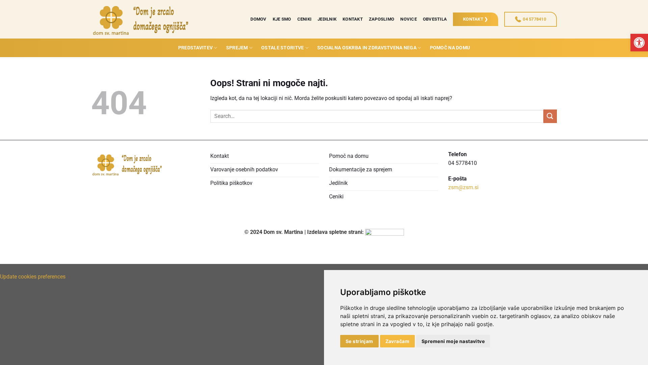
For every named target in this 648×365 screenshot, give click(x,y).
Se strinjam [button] (359, 341)
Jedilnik (327, 19)
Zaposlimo (381, 19)
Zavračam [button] (397, 341)
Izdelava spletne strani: (336, 232)
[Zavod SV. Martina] (141, 19)
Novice (408, 19)
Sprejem (237, 48)
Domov (258, 19)
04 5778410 (534, 19)
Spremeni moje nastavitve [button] (453, 341)
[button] (639, 42)
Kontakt (353, 19)
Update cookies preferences (32, 276)
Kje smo (282, 19)
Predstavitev (195, 48)
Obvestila (435, 19)
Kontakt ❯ (475, 19)
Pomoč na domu (450, 48)
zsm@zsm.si (463, 187)
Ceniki (304, 19)
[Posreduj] (550, 116)
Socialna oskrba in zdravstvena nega (366, 48)
